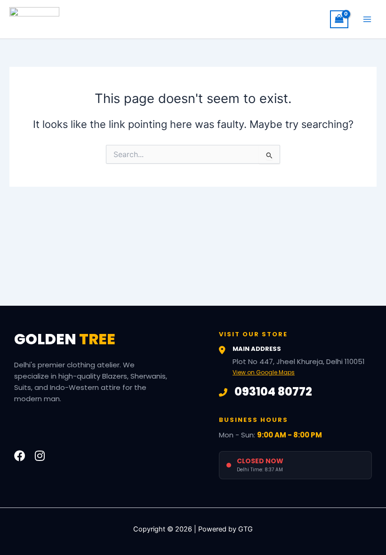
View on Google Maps (264, 372)
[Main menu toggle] (367, 19)
